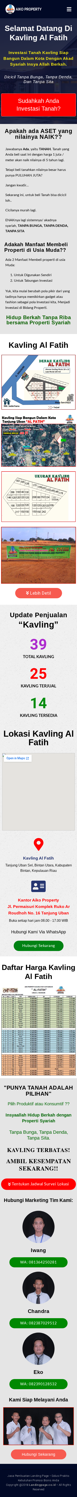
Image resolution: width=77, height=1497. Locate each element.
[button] (38, 104)
